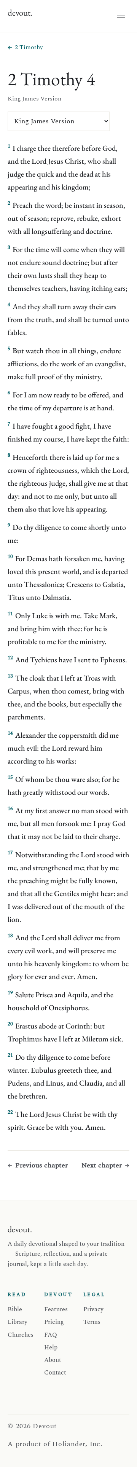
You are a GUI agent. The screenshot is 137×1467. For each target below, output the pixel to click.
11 (10, 613)
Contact (55, 1372)
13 (10, 676)
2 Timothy (29, 47)
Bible (15, 1309)
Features (56, 1309)
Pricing (54, 1322)
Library (17, 1322)
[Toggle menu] (121, 16)
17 (10, 852)
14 (10, 733)
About (52, 1360)
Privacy (93, 1309)
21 (10, 1055)
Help (50, 1347)
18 (10, 935)
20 (10, 1024)
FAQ (50, 1334)
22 (10, 1112)
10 (10, 556)
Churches (20, 1334)
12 (10, 658)
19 (10, 993)
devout (20, 13)
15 (10, 777)
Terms (91, 1322)
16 (10, 808)
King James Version (34, 98)
